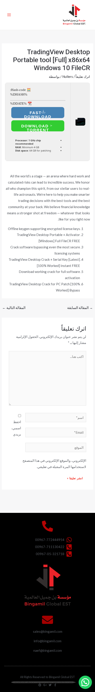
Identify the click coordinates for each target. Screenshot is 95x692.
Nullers (67, 77)
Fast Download (37, 114)
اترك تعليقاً (83, 77)
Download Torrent (35, 127)
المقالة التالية (13, 307)
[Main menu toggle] (9, 15)
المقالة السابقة (80, 307)
